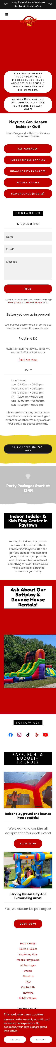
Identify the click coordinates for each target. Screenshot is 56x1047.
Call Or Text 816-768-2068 (28, 449)
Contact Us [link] (28, 987)
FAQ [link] (28, 982)
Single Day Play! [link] (28, 954)
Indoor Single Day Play (28, 160)
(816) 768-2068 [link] (28, 360)
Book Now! (28, 843)
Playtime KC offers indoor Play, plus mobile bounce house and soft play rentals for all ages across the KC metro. (28, 81)
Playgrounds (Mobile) (28, 193)
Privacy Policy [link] (14, 302)
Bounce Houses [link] (28, 949)
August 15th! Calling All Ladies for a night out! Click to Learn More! (28, 104)
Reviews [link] (28, 993)
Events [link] (28, 971)
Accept (41, 1039)
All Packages (28, 148)
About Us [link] (28, 976)
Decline (15, 1039)
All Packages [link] (28, 965)
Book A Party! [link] (28, 943)
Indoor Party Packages (28, 171)
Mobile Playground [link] (28, 960)
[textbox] (28, 236)
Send (27, 288)
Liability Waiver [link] (28, 998)
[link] (28, 14)
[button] (7, 14)
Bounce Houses (28, 182)
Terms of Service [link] (34, 302)
